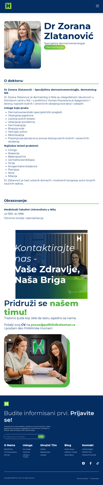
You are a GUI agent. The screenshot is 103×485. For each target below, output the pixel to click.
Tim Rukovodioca (10, 452)
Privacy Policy (95, 478)
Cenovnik (26, 452)
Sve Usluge (27, 449)
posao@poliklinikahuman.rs (53, 325)
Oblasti (43, 449)
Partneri (7, 455)
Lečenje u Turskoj (26, 456)
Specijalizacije (45, 452)
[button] (97, 5)
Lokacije (43, 455)
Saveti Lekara (69, 449)
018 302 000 (87, 452)
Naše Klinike (8, 449)
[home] (8, 6)
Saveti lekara (69, 455)
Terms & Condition (82, 478)
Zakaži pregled (87, 449)
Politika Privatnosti (89, 455)
